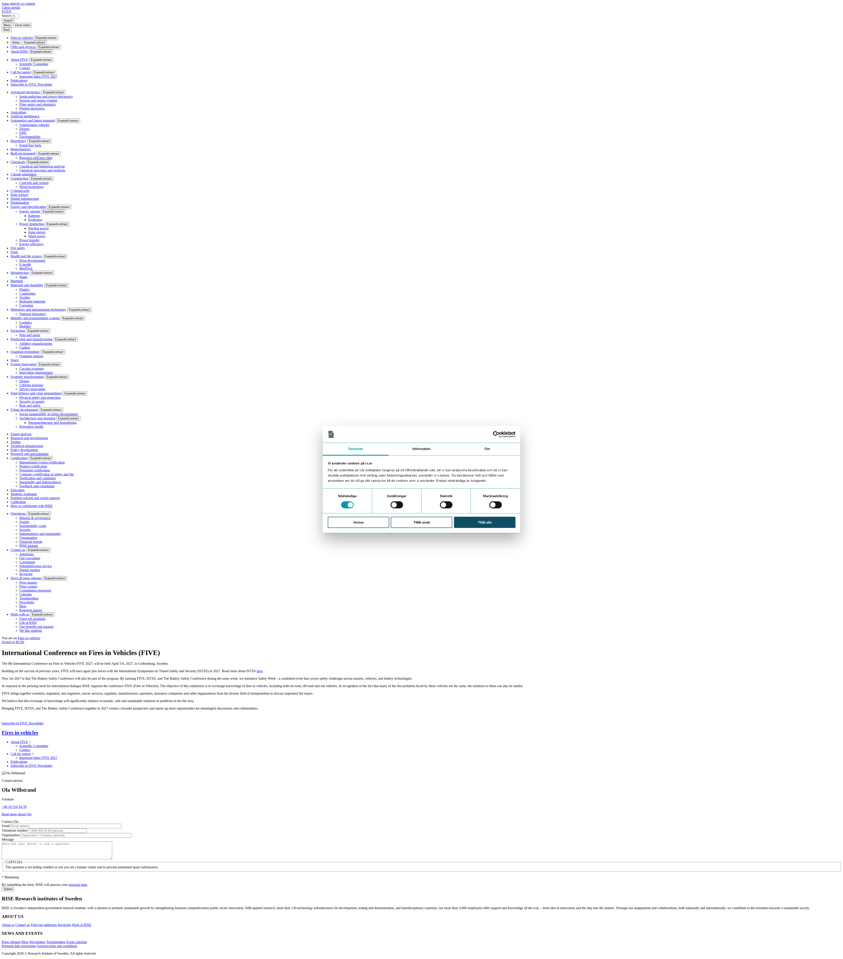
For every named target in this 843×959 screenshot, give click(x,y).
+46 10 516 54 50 (14, 807)
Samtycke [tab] (355, 449)
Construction (19, 178)
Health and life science (26, 256)
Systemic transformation (27, 377)
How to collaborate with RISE (32, 506)
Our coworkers (29, 558)
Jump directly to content (18, 3)
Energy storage (29, 211)
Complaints (27, 562)
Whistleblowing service (35, 566)
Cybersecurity (20, 191)
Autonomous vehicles (34, 125)
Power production (31, 224)
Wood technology (31, 187)
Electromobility (30, 137)
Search (6, 16)
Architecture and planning (37, 418)
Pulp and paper (29, 335)
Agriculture (18, 112)
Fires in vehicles (22, 38)
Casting (24, 347)
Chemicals (18, 162)
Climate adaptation (23, 174)
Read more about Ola (16, 814)
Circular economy (31, 368)
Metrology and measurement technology (38, 309)
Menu (7, 25)
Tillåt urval (422, 522)
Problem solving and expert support (35, 498)
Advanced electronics (25, 92)
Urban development (24, 410)
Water (23, 277)
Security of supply (32, 401)
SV (4, 11)
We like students (30, 630)
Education (18, 490)
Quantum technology (25, 352)
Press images (28, 582)
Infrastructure (20, 273)
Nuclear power (38, 228)
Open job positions (32, 619)
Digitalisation (20, 202)
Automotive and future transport (33, 120)
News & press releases (26, 578)
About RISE (19, 51)
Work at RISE (81, 925)
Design (24, 381)
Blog (22, 606)
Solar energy (37, 232)
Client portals (11, 7)
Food (14, 252)
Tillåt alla (485, 522)
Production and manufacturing (31, 339)
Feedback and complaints (36, 486)
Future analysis (21, 434)
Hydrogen (35, 220)
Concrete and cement (34, 183)
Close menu (22, 25)
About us (8, 925)
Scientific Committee (33, 64)
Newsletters (37, 942)
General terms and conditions (57, 946)
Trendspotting (28, 598)
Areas (16, 42)
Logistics (25, 322)
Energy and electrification (28, 207)
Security (25, 530)
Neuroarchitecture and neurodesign (52, 422)
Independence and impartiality (40, 534)
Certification (19, 458)
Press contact (28, 586)
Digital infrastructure (25, 198)
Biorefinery (18, 141)
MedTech (25, 268)
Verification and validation (37, 478)
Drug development (32, 260)
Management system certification (42, 462)
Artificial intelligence (25, 116)
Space (15, 360)
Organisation (28, 538)
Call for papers (21, 72)
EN (8, 11)
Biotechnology (21, 149)
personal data (78, 885)
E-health (25, 264)
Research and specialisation (30, 454)
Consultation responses (35, 590)
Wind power (36, 236)
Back (7, 29)
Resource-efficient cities (35, 158)
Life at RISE (28, 623)
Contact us (18, 550)
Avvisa (358, 522)
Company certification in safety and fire (46, 474)
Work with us (20, 614)
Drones (24, 129)
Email (6, 826)
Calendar (25, 594)
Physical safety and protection (40, 397)
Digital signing (29, 570)
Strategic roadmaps (24, 494)
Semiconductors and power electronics (46, 96)
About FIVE (19, 59)
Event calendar (76, 942)
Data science (19, 195)
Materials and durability (27, 285)
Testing (16, 442)
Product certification (33, 466)
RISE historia (28, 545)
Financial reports (30, 542)
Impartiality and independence (40, 482)
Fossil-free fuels (30, 145)
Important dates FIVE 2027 (38, 76)
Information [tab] (421, 449)
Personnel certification (34, 470)
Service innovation (32, 389)
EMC (23, 133)
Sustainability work (32, 526)
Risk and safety (30, 405)
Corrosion (26, 305)
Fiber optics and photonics (37, 104)
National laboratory (32, 314)
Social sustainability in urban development (48, 414)
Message (8, 839)
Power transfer (29, 240)
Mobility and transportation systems (35, 318)
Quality (24, 522)
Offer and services (23, 47)
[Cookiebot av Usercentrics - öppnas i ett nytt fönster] (496, 434)
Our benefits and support (36, 626)
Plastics (24, 289)
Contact (24, 68)
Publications (19, 80)
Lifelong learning (31, 385)
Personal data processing (19, 946)
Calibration (18, 502)
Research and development (29, 438)
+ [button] (30, 742)
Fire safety (18, 248)
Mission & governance (35, 518)
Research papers (30, 610)
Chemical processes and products (42, 170)
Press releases (11, 942)
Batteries (34, 216)
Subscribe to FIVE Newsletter (31, 84)
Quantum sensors (31, 356)
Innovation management (36, 372)
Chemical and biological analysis (42, 166)
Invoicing (25, 574)
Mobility (25, 326)
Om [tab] (487, 449)
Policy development (24, 450)
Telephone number (15, 830)
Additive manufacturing (35, 343)
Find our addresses (44, 925)
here (260, 671)
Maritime (17, 281)
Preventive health (31, 426)
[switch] (397, 504)
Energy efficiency (31, 244)
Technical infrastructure (27, 446)
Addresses (26, 554)
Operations (18, 513)
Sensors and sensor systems (38, 100)
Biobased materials (32, 301)
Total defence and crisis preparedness (36, 393)
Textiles (24, 297)
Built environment (23, 153)
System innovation (23, 364)
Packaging (18, 330)
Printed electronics (32, 108)
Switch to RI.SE (13, 642)
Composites (27, 293)
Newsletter (26, 602)
